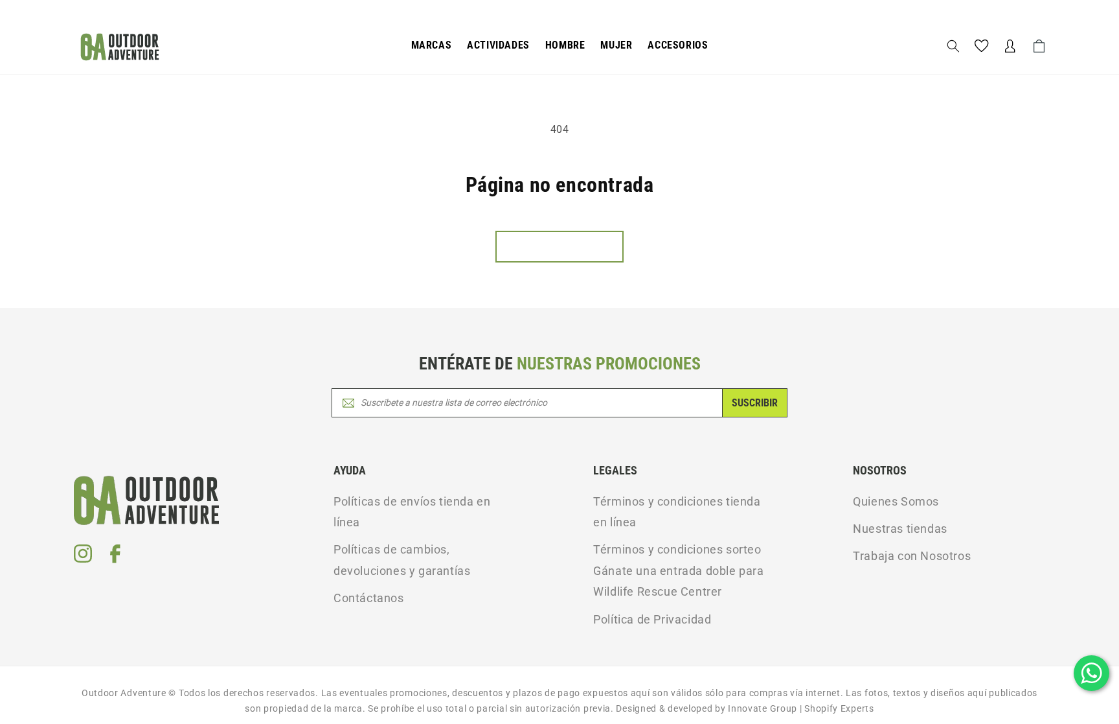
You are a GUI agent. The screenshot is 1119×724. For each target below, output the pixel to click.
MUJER (616, 45)
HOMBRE (565, 45)
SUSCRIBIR (755, 403)
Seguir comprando (559, 247)
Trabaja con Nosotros (912, 556)
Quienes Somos (896, 501)
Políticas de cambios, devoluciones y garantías (401, 560)
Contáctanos (368, 598)
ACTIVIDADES (498, 45)
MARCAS (431, 45)
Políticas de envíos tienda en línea (411, 512)
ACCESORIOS (678, 45)
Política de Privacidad (652, 619)
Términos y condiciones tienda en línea (676, 512)
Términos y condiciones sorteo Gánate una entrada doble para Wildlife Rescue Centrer (678, 570)
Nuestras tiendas (900, 528)
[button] (431, 45)
